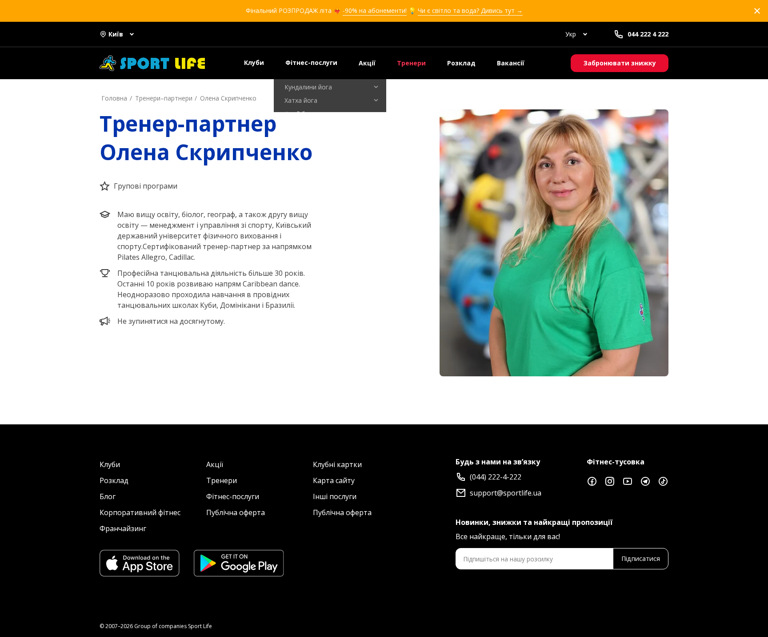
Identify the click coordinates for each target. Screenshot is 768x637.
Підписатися (640, 558)
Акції (367, 63)
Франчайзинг (123, 528)
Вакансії (510, 63)
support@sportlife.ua (505, 493)
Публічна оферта (235, 512)
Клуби (254, 62)
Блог (108, 496)
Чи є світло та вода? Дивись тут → (470, 10)
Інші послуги (334, 496)
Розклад (461, 63)
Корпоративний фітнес (140, 512)
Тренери (411, 63)
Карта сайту (334, 480)
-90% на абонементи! (375, 10)
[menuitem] (330, 87)
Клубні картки (337, 464)
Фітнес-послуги (311, 62)
